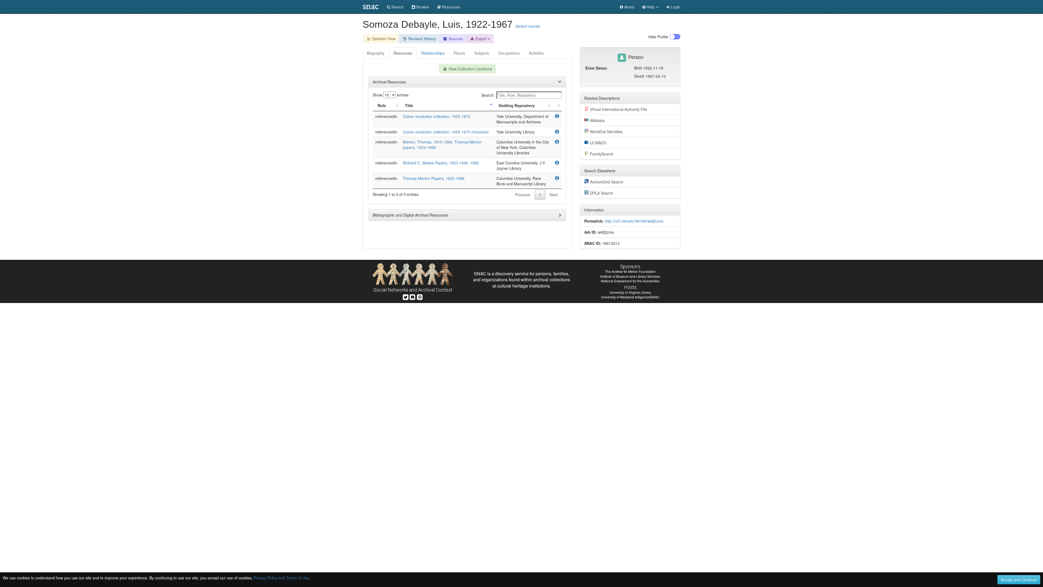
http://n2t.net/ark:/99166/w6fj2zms (634, 221)
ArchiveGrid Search (606, 182)
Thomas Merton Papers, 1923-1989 (433, 178)
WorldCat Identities (606, 131)
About (628, 7)
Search (397, 7)
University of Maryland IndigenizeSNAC (630, 297)
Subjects (481, 53)
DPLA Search (601, 193)
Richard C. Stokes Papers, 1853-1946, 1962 (441, 163)
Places (459, 53)
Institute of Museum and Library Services (630, 276)
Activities (536, 53)
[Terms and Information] (420, 296)
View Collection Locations (469, 68)
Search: (488, 95)
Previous (522, 194)
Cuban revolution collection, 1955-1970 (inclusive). (446, 132)
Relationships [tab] (432, 53)
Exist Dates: (596, 68)
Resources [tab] (403, 53)
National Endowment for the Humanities (630, 281)
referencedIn (386, 116)
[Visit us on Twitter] (406, 296)
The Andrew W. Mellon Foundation (630, 271)
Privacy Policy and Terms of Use (281, 577)
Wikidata (597, 120)
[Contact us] (412, 296)
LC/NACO (598, 142)
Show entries (391, 95)
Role (382, 105)
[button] (650, 7)
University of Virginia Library (630, 292)
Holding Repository (517, 105)
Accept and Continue (1019, 579)
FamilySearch (602, 154)
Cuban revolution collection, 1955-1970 (436, 116)
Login (675, 7)
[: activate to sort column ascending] (557, 105)
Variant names (527, 26)
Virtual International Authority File (618, 109)
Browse (422, 7)
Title (409, 105)
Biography (375, 53)
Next (554, 194)
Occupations (509, 53)
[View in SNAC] (557, 116)
